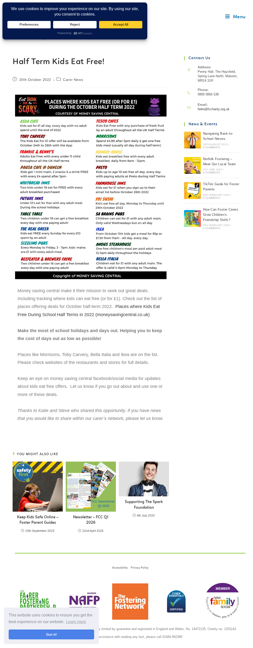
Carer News (73, 80)
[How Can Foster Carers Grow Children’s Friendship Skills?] (192, 218)
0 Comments (211, 147)
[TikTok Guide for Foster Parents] (192, 190)
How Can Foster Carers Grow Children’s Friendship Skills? (220, 215)
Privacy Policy (139, 567)
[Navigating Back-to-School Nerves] (192, 140)
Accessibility (120, 567)
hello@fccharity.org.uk (214, 109)
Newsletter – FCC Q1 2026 (90, 520)
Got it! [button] (51, 634)
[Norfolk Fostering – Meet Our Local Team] (192, 165)
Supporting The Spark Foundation (144, 504)
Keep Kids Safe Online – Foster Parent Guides (37, 520)
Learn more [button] (76, 622)
